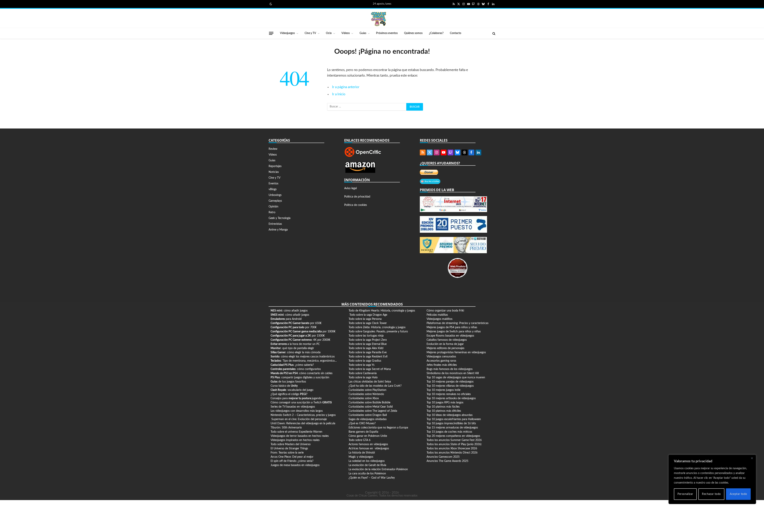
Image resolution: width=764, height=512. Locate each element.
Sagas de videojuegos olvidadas (368, 419)
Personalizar (685, 494)
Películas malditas (437, 314)
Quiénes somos (413, 33)
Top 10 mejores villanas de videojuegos (450, 385)
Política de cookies (355, 205)
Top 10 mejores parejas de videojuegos (450, 381)
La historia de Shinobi (362, 452)
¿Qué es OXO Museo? (362, 423)
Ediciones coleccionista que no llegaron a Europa (378, 427)
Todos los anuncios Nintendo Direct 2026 (452, 452)
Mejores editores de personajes (445, 348)
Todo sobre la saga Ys (361, 365)
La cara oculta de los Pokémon (367, 473)
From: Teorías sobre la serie (287, 452)
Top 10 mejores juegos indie (443, 390)
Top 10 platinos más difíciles (444, 411)
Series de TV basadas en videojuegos (293, 406)
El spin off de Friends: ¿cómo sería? (292, 461)
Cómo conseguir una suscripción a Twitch (301, 402)
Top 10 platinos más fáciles (443, 406)
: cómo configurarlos (296, 369)
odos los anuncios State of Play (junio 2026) (454, 444)
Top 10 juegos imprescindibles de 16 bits (451, 423)
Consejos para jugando (296, 398)
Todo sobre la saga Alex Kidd (366, 348)
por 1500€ (298, 335)
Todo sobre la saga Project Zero (368, 340)
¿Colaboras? (436, 33)
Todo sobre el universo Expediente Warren (296, 431)
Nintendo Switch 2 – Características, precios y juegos (303, 415)
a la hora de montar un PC (295, 344)
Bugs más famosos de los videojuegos (450, 369)
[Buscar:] (367, 107)
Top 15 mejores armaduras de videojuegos (452, 427)
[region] (712, 479)
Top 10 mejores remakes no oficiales (449, 394)
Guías (363, 33)
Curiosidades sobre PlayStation (367, 390)
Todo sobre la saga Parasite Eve (368, 352)
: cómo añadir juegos (289, 310)
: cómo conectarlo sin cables (301, 373)
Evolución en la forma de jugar (445, 344)
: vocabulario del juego (292, 390)
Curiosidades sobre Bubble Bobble (369, 402)
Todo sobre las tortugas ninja (366, 335)
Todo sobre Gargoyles (362, 331)
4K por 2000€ (300, 340)
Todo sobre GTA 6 (359, 440)
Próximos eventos (387, 33)
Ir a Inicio (338, 94)
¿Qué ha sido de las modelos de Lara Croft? (375, 385)
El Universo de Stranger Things (289, 448)
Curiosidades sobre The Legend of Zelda (373, 411)
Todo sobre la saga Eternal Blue (368, 344)
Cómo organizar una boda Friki (445, 310)
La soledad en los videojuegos (367, 461)
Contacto (455, 33)
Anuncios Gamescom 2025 (443, 457)
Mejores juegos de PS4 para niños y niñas (452, 327)
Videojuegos (287, 33)
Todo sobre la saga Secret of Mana (370, 369)
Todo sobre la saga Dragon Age (368, 314)
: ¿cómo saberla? (292, 365)
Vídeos (345, 33)
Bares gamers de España (363, 431)
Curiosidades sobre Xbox (364, 398)
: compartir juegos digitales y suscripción (300, 377)
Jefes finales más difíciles (442, 365)
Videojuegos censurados (441, 356)
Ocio (329, 33)
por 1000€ (303, 331)
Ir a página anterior (345, 87)
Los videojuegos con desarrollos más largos (297, 411)
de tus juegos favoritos (288, 381)
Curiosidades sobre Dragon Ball (368, 415)
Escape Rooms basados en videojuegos (450, 335)
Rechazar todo (711, 494)
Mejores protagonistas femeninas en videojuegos (456, 352)
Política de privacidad (357, 196)
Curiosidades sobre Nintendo (366, 394)
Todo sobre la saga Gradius (365, 360)
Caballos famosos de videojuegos (447, 340)
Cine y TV (310, 33)
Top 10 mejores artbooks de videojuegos (451, 398)
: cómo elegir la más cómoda (296, 352)
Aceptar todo (738, 494)
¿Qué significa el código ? (289, 394)
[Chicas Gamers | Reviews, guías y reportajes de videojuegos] (379, 19)
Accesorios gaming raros (441, 360)
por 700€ (294, 327)
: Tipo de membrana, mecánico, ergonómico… (304, 360)
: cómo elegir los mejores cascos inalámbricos (303, 356)
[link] (270, 4)
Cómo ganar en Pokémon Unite (368, 436)
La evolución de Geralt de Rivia (367, 465)
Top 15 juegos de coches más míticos (449, 431)
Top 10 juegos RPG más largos (445, 402)
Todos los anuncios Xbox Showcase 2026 (452, 448)
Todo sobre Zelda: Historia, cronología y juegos (377, 327)
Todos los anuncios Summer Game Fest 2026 (454, 440)
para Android (286, 319)
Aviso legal (350, 188)
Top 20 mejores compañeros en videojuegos (453, 436)
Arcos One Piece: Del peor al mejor (292, 457)
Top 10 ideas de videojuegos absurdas (450, 415)
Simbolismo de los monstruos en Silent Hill (453, 373)
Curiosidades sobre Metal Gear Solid (371, 406)
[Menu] (271, 33)
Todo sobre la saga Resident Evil (368, 356)
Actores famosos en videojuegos (368, 444)
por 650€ (296, 323)
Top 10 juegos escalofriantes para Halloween (454, 419)
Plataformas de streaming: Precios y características (457, 323)
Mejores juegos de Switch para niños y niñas (454, 331)
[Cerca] (751, 458)
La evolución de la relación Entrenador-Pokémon (378, 469)
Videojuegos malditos (439, 319)
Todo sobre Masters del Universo (291, 444)
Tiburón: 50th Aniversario (286, 427)
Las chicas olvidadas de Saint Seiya (370, 381)
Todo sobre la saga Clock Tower (368, 323)
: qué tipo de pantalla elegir (292, 348)
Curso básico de (284, 385)
